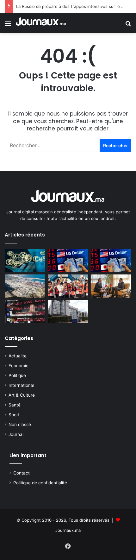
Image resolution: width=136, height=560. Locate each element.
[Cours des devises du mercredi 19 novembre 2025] (68, 260)
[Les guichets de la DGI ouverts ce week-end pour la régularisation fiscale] (68, 311)
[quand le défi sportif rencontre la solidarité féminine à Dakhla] (68, 285)
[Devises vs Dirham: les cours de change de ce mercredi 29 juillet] (25, 311)
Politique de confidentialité (40, 482)
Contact (21, 472)
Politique (17, 375)
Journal (16, 434)
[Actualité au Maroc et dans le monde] (41, 23)
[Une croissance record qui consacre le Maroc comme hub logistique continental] (25, 285)
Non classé (20, 424)
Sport (14, 414)
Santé (15, 404)
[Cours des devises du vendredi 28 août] (25, 260)
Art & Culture (22, 395)
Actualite (18, 355)
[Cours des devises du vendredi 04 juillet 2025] (111, 260)
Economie (18, 365)
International (21, 385)
